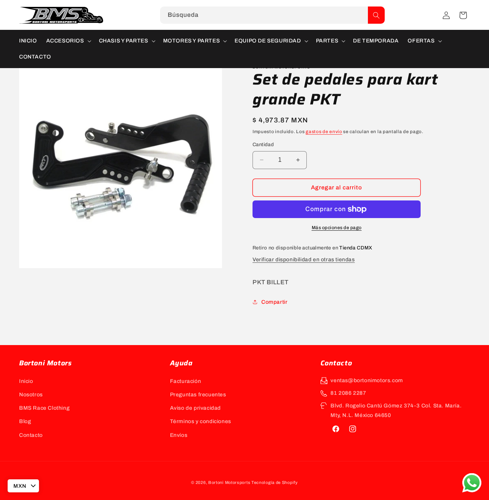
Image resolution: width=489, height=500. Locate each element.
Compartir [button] (274, 302)
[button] (463, 15)
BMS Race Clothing (44, 408)
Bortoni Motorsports (229, 482)
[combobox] (272, 15)
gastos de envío (324, 131)
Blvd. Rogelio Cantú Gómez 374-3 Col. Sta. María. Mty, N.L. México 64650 (395, 410)
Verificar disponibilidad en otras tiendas (304, 259)
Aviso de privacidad (195, 408)
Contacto (31, 435)
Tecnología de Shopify (274, 482)
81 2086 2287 (348, 393)
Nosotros (31, 394)
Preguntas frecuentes (198, 394)
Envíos (179, 435)
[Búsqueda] (376, 15)
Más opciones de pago (337, 227)
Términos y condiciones (200, 421)
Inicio (26, 381)
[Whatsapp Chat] (471, 482)
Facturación (185, 381)
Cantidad (263, 144)
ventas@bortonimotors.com (366, 380)
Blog (25, 421)
